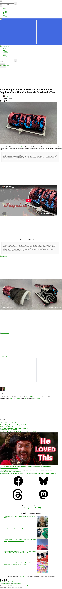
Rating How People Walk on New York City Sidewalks (14, 428)
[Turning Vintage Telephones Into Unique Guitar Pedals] (8, 422)
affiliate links (21, 576)
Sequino (4, 146)
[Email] (6, 101)
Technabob (4, 357)
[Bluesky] (3, 101)
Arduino (12, 239)
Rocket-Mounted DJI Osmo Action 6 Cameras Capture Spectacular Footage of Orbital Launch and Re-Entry (28, 473)
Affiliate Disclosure (16, 583)
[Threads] (4, 101)
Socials (4, 54)
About (4, 48)
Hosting (5, 51)
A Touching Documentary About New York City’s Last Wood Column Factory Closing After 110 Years (26, 470)
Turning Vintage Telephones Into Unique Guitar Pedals (14, 424)
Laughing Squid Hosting (31, 507)
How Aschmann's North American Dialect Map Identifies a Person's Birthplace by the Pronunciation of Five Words (20, 563)
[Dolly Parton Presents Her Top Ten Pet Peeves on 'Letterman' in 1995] (42, 526)
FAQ (4, 50)
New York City (29, 396)
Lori (1, 396)
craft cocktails (36, 398)
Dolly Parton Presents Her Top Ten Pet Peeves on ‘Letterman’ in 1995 (18, 431)
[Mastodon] (43, 500)
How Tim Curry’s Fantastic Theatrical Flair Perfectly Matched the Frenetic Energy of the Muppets (25, 466)
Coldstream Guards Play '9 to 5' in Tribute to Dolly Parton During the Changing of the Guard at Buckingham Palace (20, 552)
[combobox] (7, 61)
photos (25, 398)
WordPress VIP (24, 585)
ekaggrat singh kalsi (17, 146)
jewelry (11, 398)
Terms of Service (12, 581)
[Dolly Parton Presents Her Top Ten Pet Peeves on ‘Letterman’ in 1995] (8, 429)
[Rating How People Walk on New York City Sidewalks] (7, 426)
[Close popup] (1, 19)
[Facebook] (1, 101)
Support (5, 55)
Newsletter (5, 52)
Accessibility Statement (5, 583)
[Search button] (15, 60)
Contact (5, 56)
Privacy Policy (3, 581)
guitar (18, 398)
